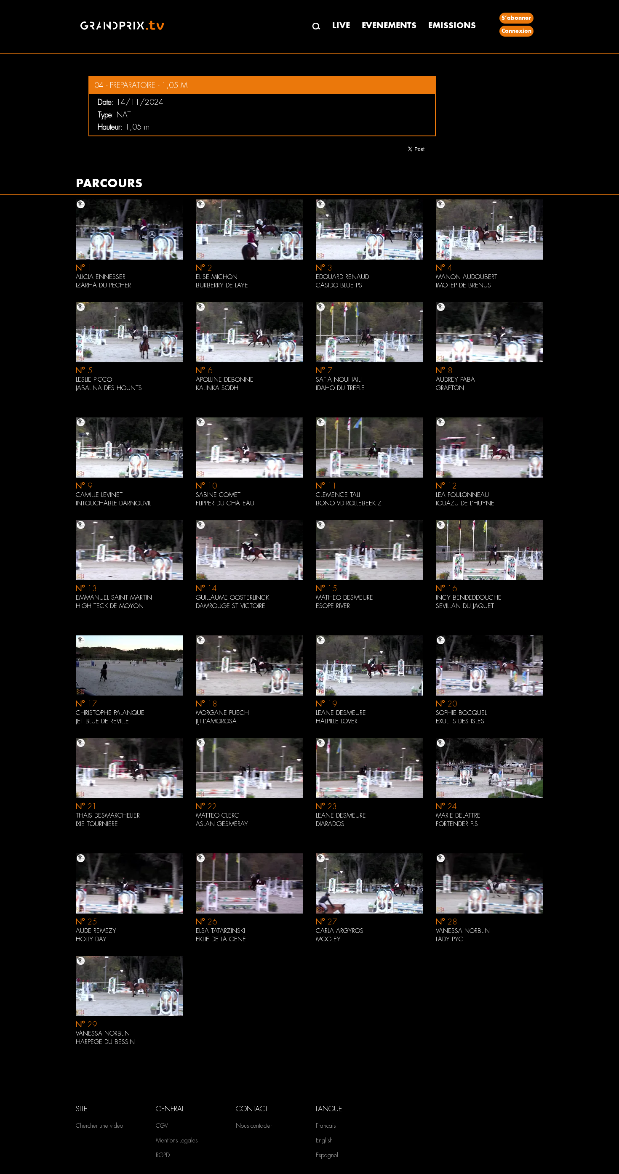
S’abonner (516, 17)
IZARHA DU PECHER (103, 285)
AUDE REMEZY (96, 931)
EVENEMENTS (389, 25)
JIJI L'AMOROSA (216, 721)
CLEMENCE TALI (338, 495)
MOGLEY (328, 939)
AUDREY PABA (455, 379)
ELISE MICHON (216, 277)
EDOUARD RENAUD (342, 277)
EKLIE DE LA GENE (221, 939)
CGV (162, 1125)
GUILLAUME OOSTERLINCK (232, 597)
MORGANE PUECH (222, 713)
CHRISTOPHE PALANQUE (110, 713)
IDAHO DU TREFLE (340, 388)
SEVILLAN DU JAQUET (465, 606)
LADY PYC (449, 939)
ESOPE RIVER (333, 606)
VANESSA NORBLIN (463, 931)
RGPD (163, 1155)
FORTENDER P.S (457, 824)
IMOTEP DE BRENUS (463, 285)
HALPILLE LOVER (337, 721)
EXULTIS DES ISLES (460, 721)
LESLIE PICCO (94, 379)
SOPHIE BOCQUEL (461, 713)
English (324, 1140)
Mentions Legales (176, 1140)
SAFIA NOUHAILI (339, 379)
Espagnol (327, 1155)
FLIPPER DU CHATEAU (225, 503)
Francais (326, 1125)
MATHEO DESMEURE (344, 597)
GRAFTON (450, 388)
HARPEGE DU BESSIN (105, 1042)
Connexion (516, 31)
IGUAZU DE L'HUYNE (465, 503)
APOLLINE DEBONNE (224, 379)
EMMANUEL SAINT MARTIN (114, 597)
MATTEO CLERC (217, 815)
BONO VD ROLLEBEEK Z (349, 503)
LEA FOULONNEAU (462, 495)
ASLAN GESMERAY (222, 824)
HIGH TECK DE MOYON (110, 606)
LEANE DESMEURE (341, 713)
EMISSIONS (452, 25)
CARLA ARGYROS (339, 931)
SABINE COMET (218, 495)
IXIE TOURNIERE (97, 824)
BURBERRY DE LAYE (222, 285)
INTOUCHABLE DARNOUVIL (113, 503)
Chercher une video (99, 1125)
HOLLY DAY (91, 939)
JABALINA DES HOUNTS (109, 388)
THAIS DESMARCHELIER (108, 815)
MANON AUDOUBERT (466, 277)
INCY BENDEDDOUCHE (469, 597)
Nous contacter (254, 1125)
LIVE (341, 25)
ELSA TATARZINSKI (220, 931)
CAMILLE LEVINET (99, 495)
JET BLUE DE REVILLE (102, 721)
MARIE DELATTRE (458, 815)
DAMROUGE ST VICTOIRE (230, 606)
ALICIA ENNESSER (100, 277)
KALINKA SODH (217, 388)
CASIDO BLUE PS (339, 285)
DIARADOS (330, 824)
